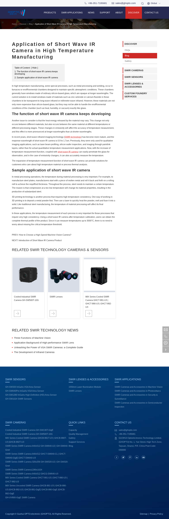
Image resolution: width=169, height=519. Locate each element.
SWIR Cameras (134, 70)
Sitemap (143, 514)
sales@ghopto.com (124, 3)
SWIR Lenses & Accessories (134, 85)
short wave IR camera (68, 152)
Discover (133, 13)
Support (105, 13)
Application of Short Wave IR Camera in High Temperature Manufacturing (65, 24)
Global (154, 3)
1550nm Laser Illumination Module (85, 387)
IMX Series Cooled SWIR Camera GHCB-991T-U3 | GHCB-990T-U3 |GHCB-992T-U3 (36, 440)
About (119, 13)
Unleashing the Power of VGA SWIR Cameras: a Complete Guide (48, 347)
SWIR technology (73, 137)
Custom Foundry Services (136, 95)
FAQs (127, 50)
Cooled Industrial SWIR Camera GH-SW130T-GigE (29, 430)
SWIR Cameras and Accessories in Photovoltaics (138, 391)
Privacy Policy (156, 514)
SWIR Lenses (56, 297)
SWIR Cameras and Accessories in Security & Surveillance (136, 397)
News (91, 13)
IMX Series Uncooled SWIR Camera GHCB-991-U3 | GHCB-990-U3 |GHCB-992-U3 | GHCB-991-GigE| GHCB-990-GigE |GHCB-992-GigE (35, 489)
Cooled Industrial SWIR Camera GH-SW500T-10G (26, 298)
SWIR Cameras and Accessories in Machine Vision (139, 387)
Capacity (73, 430)
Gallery (128, 61)
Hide (34, 68)
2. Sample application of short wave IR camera (36, 77)
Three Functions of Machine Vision (32, 338)
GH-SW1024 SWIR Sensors (18, 399)
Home (14, 24)
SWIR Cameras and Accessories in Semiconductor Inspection (138, 405)
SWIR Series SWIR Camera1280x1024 (23, 470)
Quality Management (78, 434)
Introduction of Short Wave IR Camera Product (40, 240)
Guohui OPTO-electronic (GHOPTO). (34, 514)
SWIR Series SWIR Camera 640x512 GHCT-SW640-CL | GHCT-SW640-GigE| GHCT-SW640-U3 (35, 456)
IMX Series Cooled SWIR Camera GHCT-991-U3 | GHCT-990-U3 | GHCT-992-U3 (98, 302)
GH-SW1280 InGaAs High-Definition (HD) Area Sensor (31, 395)
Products (50, 13)
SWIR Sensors (134, 77)
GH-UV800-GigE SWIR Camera (20, 497)
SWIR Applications (72, 13)
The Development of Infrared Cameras (34, 352)
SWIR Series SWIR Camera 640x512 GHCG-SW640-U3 (31, 474)
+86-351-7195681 (95, 3)
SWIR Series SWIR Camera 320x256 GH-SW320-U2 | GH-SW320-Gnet (36, 464)
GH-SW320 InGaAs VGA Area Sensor (23, 387)
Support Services (77, 442)
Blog (31, 24)
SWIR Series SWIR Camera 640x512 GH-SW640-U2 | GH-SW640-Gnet (36, 448)
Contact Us (151, 13)
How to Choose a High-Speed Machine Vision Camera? (45, 235)
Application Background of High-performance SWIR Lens (44, 342)
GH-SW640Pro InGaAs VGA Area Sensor (24, 391)
